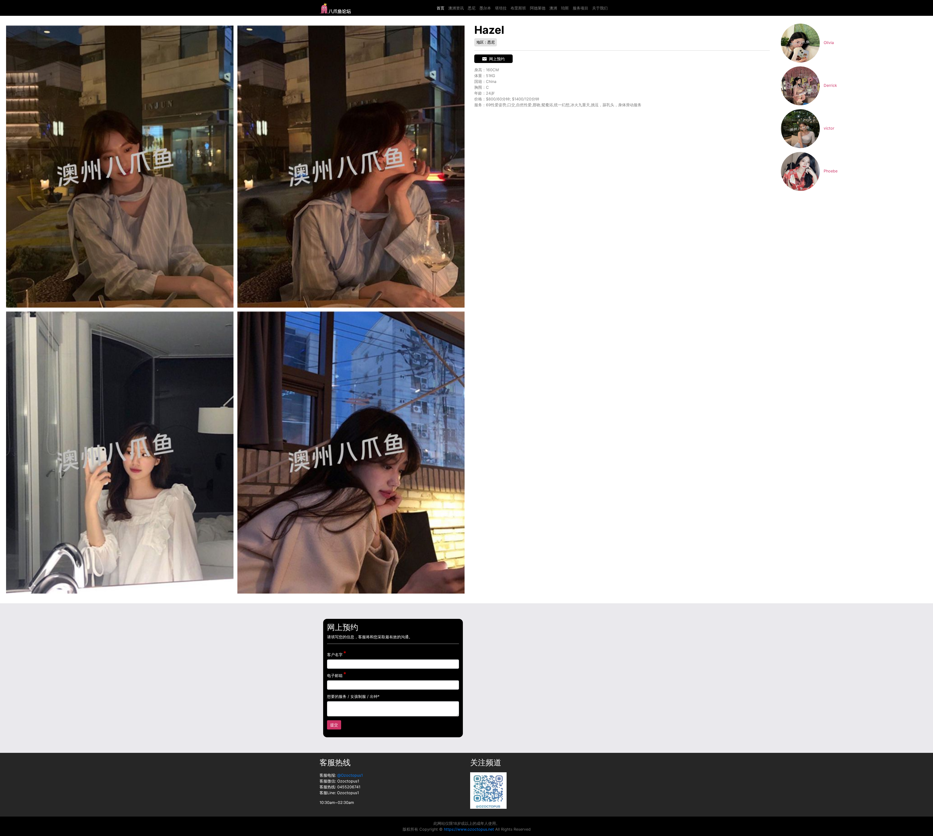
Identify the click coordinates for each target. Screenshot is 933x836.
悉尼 (471, 8)
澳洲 (553, 8)
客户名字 (335, 654)
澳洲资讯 (456, 8)
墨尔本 (485, 8)
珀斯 (565, 8)
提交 (334, 724)
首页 (440, 8)
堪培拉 (501, 8)
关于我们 (600, 8)
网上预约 (497, 58)
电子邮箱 (335, 675)
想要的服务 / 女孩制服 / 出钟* (353, 696)
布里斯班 (518, 8)
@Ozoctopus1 (350, 775)
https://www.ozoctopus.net (469, 829)
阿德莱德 (537, 8)
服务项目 (580, 8)
